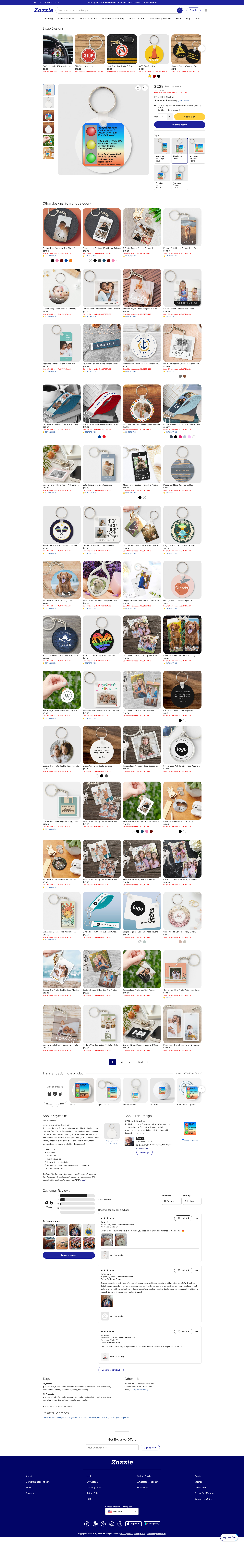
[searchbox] (119, 10)
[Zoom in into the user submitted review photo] (49, 1230)
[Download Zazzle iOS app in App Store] (133, 1523)
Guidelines (151, 1534)
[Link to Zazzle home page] (44, 10)
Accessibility (161, 1534)
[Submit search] (180, 10)
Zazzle (37, 2)
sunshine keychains (106, 1417)
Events (49, 2)
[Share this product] (138, 88)
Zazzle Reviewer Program (112, 1279)
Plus (57, 2)
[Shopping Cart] (206, 10)
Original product (117, 1255)
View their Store (142, 1148)
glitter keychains (123, 1417)
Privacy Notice (139, 1534)
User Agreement (126, 1534)
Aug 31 (161, 108)
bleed (82, 1180)
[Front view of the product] (103, 129)
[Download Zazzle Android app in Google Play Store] (152, 1523)
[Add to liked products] (145, 88)
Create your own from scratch (111, 1142)
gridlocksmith (183, 100)
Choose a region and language (118, 1507)
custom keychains (60, 1417)
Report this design (190, 1140)
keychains (47, 1417)
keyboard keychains (87, 1417)
